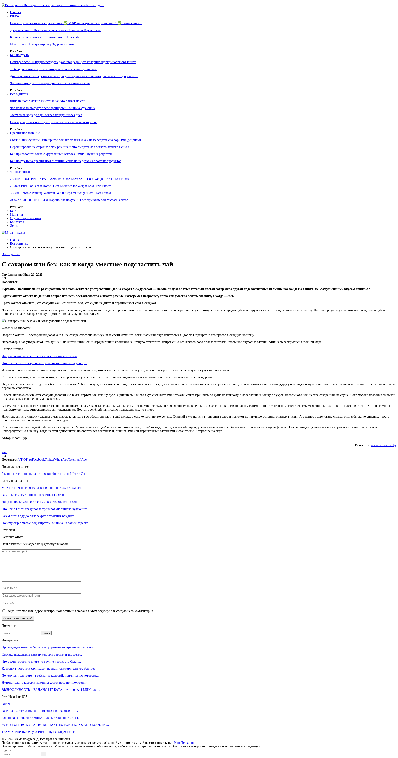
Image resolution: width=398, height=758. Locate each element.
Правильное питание (25, 133)
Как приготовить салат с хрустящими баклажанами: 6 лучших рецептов (61, 154)
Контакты (17, 222)
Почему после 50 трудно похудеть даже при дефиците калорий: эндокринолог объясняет (73, 62)
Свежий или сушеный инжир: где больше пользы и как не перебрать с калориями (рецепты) (75, 140)
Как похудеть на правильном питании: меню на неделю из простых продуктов (65, 161)
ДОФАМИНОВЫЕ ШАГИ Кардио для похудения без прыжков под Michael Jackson (69, 200)
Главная (15, 12)
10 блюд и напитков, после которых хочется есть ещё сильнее (53, 69)
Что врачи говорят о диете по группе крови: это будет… (41, 661)
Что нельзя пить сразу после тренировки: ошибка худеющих (52, 108)
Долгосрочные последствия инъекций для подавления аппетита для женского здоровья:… (74, 76)
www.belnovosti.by (383, 445)
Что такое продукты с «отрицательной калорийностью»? (50, 83)
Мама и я (16, 214)
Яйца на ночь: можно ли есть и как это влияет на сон (47, 101)
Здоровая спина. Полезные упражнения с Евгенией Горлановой (55, 30)
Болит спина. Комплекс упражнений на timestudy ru (46, 37)
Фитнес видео (20, 172)
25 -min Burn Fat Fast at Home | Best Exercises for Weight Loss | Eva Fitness (60, 186)
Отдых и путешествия (25, 218)
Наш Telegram (184, 742)
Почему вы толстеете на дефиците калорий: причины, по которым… (50, 675)
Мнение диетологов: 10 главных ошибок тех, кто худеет (41, 487)
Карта (14, 210)
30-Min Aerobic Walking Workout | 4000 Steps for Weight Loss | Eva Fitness (60, 193)
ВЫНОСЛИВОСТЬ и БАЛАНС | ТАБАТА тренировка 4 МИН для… (51, 689)
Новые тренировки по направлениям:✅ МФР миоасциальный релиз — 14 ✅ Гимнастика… (76, 23)
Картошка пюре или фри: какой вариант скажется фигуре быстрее (48, 668)
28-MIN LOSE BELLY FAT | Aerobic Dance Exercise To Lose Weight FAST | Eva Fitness (70, 179)
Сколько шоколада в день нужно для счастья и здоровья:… (43, 654)
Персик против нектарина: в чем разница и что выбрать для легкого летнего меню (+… (72, 147)
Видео (14, 16)
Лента (14, 225)
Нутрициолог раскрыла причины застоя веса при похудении (44, 682)
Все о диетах (19, 94)
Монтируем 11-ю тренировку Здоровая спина (42, 44)
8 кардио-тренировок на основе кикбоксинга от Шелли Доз (44, 473)
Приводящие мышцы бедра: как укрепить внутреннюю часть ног (48, 647)
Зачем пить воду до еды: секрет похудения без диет (46, 115)
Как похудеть (19, 55)
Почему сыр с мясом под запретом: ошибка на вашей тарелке (53, 122)
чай (4, 452)
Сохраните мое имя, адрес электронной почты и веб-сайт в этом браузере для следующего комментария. (80, 611)
